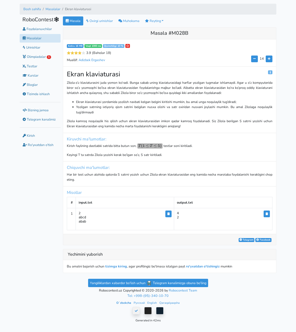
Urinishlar (32, 47)
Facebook (265, 240)
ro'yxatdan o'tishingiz (203, 266)
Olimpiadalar (37, 56)
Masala (74, 21)
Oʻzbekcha (124, 303)
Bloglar (32, 84)
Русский (139, 303)
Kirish (30, 135)
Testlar (31, 66)
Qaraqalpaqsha (169, 303)
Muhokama (130, 21)
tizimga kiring (116, 266)
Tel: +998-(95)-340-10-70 (148, 295)
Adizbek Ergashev (92, 60)
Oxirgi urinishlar (101, 21)
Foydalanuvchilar (39, 29)
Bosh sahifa (32, 9)
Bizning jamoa (38, 110)
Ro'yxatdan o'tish (40, 145)
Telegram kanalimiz (41, 119)
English (152, 303)
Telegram (247, 240)
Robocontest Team (183, 290)
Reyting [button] (155, 21)
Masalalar (53, 9)
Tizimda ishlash (38, 93)
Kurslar (32, 75)
